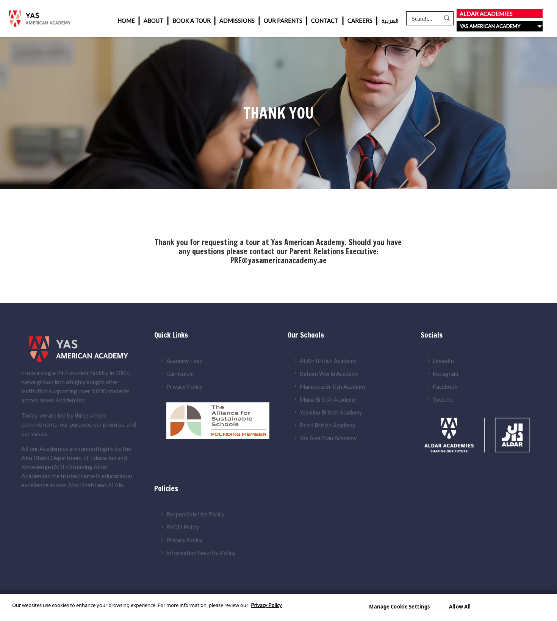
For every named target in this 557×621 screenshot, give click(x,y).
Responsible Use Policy (195, 514)
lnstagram (445, 373)
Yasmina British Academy (331, 412)
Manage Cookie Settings (399, 606)
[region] (278, 607)
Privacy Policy (184, 386)
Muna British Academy (328, 399)
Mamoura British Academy (333, 386)
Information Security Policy (201, 552)
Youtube (443, 399)
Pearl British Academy (327, 425)
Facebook (445, 386)
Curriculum (180, 373)
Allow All (460, 606)
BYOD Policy (182, 527)
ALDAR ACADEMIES (486, 13)
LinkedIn (443, 360)
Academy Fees (184, 360)
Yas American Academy (328, 438)
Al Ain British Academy (328, 360)
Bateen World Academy (329, 373)
